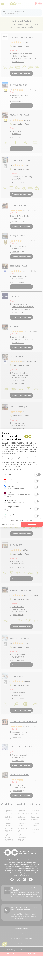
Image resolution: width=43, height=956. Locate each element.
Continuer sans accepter (10, 524)
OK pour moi (32, 524)
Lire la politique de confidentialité (12, 469)
